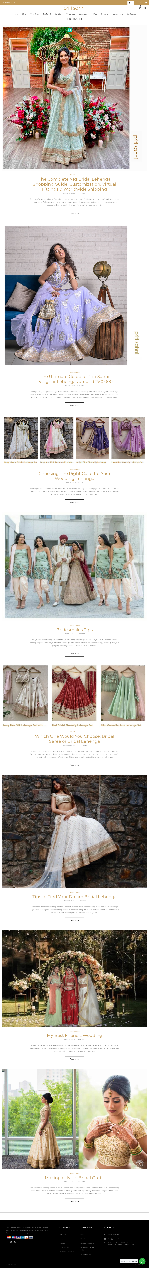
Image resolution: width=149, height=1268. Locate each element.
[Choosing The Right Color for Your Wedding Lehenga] (74, 440)
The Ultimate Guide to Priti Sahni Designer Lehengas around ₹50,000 (74, 379)
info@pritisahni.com (115, 1239)
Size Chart (83, 1239)
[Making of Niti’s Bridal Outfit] (74, 1119)
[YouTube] (15, 1242)
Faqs (81, 1234)
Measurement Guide (87, 1243)
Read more (74, 213)
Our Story (62, 1234)
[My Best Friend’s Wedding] (74, 978)
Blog (61, 1239)
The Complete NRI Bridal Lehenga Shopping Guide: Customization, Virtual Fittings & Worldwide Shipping (74, 184)
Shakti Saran (139, 1265)
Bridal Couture (75, 175)
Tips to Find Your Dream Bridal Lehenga (74, 896)
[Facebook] (7, 1242)
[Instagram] (11, 1242)
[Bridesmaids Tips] (74, 566)
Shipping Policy (85, 1254)
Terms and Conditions (66, 1252)
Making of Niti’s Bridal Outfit (74, 1177)
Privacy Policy (64, 1247)
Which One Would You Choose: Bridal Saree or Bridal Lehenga (74, 739)
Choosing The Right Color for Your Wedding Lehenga (74, 476)
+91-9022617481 (113, 1234)
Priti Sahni (81, 193)
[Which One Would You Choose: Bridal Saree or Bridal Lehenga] (74, 696)
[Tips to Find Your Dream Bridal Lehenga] (74, 831)
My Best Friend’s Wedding (74, 1035)
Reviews (62, 1243)
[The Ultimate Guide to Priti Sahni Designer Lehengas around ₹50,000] (74, 295)
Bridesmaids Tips (74, 629)
